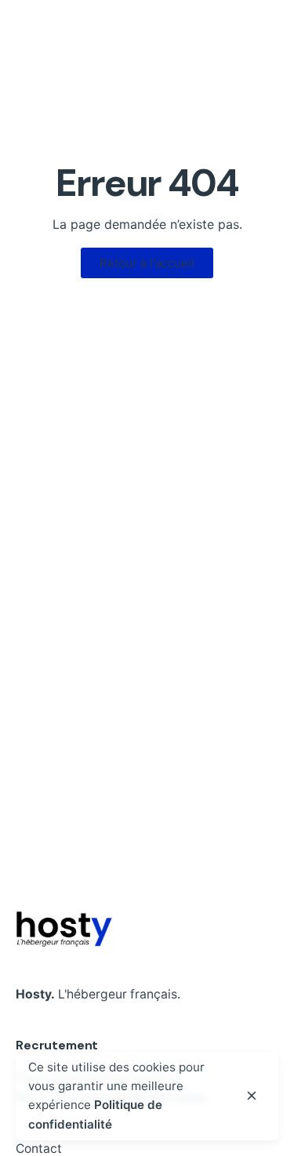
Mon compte (231, 70)
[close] (251, 1095)
